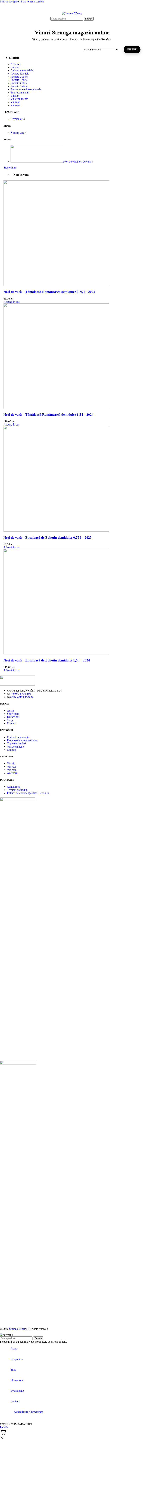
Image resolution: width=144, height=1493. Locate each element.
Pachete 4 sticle (19, 83)
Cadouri (15, 67)
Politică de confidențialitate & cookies (28, 792)
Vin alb (15, 95)
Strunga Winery (17, 1328)
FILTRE (132, 49)
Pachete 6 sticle (19, 86)
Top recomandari (20, 92)
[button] (11, 301)
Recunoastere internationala (26, 89)
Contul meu (13, 786)
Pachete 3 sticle (19, 79)
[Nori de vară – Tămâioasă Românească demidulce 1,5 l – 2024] (56, 407)
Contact (11, 723)
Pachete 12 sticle (20, 73)
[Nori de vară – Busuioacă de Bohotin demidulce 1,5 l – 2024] (56, 653)
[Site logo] (72, 13)
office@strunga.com (21, 696)
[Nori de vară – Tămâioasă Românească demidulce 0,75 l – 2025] (56, 284)
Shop (10, 720)
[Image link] (17, 684)
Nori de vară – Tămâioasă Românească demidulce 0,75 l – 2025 (49, 292)
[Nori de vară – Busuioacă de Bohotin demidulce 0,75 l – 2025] (56, 530)
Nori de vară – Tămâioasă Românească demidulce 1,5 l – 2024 (48, 414)
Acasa (10, 710)
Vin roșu (15, 105)
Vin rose (15, 101)
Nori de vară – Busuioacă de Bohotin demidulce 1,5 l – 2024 (47, 660)
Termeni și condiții (17, 789)
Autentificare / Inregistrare (28, 1411)
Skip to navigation (10, 1)
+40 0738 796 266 (20, 693)
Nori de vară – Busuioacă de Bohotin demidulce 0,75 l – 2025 (48, 537)
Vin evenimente (19, 98)
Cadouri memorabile (22, 70)
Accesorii (16, 64)
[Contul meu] (135, 13)
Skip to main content (32, 1)
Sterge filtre (10, 167)
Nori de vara (21, 174)
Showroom (13, 713)
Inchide (4, 1427)
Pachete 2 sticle (19, 76)
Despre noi (13, 716)
